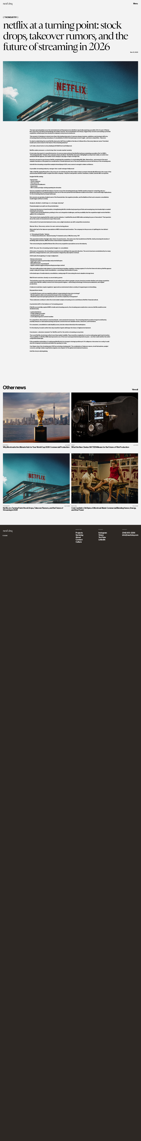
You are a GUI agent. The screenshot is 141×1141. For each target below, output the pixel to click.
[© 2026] (8, 532)
